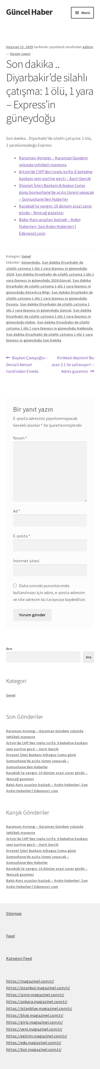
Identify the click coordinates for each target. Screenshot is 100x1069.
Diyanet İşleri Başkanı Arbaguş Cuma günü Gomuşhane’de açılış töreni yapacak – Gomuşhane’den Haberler (56, 192)
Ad (16, 511)
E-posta (21, 535)
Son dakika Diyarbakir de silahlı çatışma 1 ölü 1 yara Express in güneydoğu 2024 (46, 268)
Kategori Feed (19, 958)
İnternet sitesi (26, 560)
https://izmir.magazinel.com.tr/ (35, 994)
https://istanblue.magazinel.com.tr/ (39, 1008)
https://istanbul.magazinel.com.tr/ (38, 987)
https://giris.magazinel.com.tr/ (34, 1022)
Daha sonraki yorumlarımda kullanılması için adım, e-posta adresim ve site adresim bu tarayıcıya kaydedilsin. (49, 592)
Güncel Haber (29, 12)
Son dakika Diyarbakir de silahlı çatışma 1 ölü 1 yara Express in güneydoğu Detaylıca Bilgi (48, 286)
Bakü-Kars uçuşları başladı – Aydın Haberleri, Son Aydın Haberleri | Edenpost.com (50, 226)
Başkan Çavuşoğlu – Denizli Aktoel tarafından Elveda (27, 364)
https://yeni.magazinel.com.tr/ (34, 1029)
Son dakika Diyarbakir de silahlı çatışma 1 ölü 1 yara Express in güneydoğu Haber (48, 316)
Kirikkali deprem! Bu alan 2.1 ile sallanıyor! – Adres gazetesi (73, 364)
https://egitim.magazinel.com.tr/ (36, 1036)
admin (87, 46)
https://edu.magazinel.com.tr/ (33, 1042)
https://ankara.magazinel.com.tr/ (36, 1001)
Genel (26, 256)
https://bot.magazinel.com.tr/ (34, 1049)
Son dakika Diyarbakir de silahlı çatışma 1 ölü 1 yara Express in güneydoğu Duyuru (49, 298)
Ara (9, 648)
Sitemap (14, 913)
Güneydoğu (30, 262)
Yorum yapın (20, 53)
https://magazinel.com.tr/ (30, 981)
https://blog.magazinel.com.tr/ (34, 1015)
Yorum (20, 438)
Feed (10, 935)
